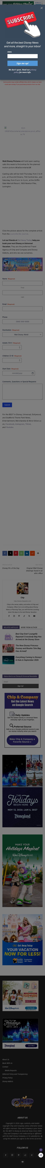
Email (9, 52)
